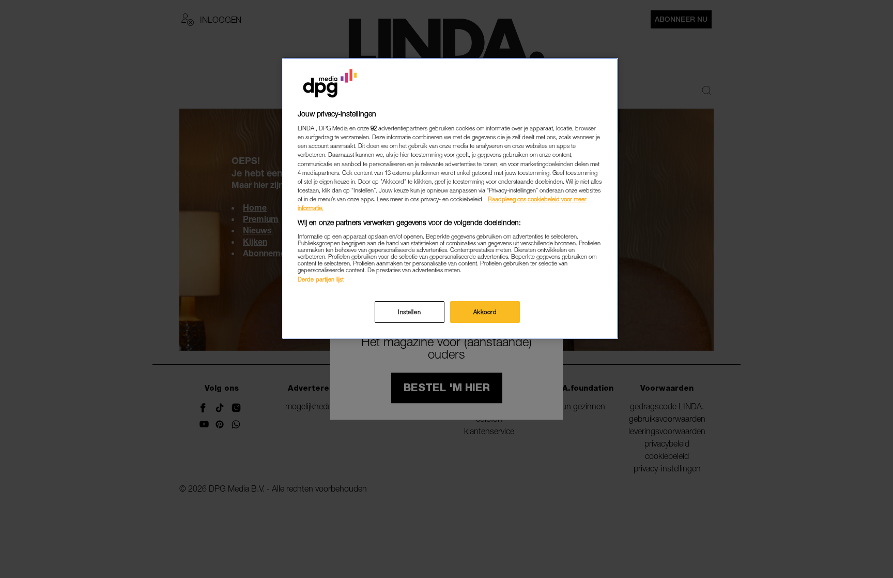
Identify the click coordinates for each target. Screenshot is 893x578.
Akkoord (485, 311)
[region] (450, 198)
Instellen (409, 311)
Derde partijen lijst (321, 279)
